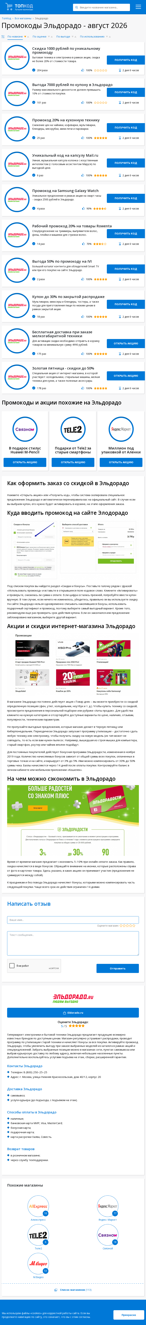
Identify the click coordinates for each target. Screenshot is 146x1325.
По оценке (39, 36)
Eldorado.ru (45, 1013)
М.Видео (38, 1277)
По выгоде (63, 36)
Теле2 (38, 1248)
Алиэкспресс (38, 1219)
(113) (47, 1290)
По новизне (15, 36)
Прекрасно (129, 1315)
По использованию (92, 36)
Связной (108, 1248)
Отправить (118, 968)
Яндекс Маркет (108, 1219)
